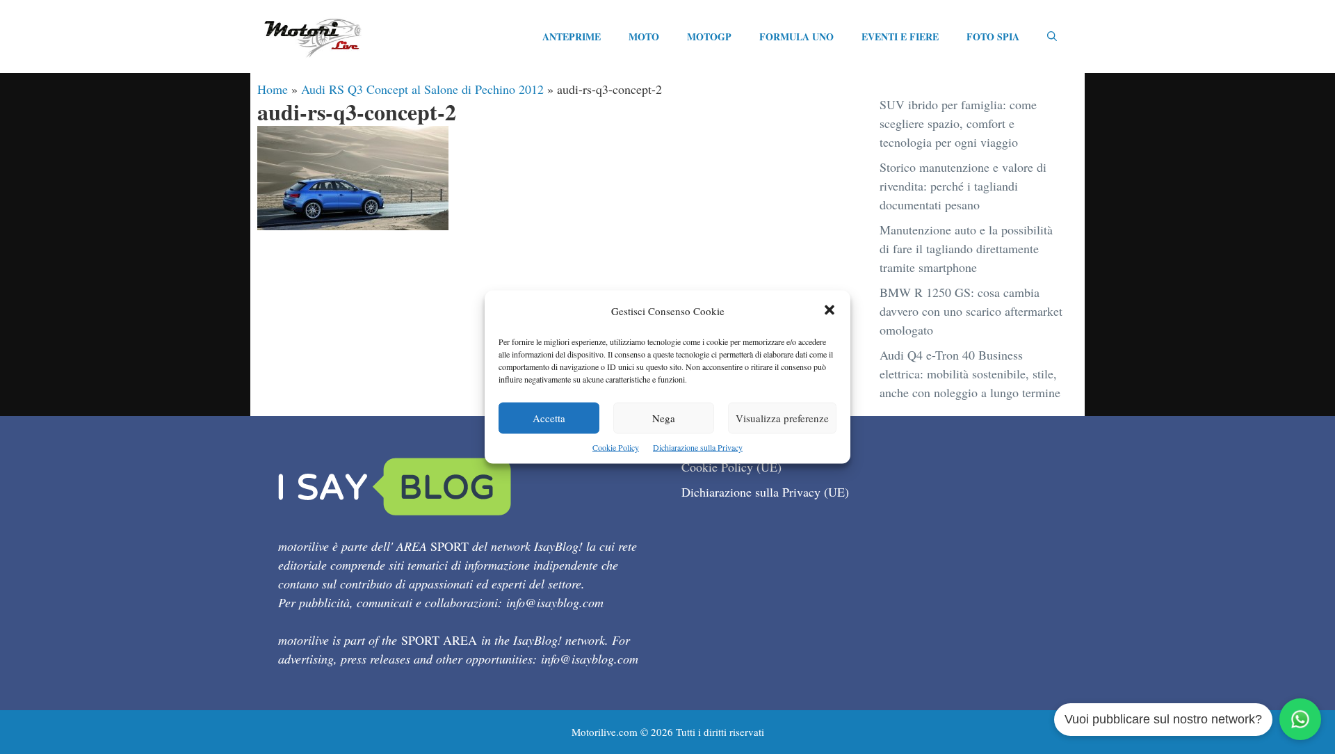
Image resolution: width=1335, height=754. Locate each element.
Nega (663, 418)
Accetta (549, 418)
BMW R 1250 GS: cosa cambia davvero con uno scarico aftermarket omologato (971, 311)
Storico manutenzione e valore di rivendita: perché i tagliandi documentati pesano (963, 186)
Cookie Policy (615, 447)
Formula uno (796, 36)
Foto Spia (992, 36)
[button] (829, 311)
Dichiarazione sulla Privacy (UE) (765, 491)
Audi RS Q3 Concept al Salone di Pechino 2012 (422, 89)
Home (272, 89)
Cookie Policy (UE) (731, 466)
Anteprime (571, 36)
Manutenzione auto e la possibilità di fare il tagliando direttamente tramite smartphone (966, 248)
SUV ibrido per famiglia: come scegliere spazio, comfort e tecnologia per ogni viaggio (958, 123)
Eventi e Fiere (900, 36)
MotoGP (709, 36)
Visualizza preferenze (782, 418)
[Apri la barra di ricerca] (1052, 37)
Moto (644, 36)
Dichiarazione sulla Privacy (698, 447)
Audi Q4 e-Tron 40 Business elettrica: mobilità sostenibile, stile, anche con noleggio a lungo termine (970, 373)
